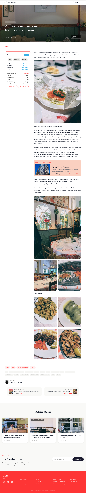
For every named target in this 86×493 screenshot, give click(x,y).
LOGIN (76, 2)
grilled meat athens (70, 372)
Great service (16, 59)
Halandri (26, 73)
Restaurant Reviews (23, 367)
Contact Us (73, 479)
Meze (13, 367)
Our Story (38, 479)
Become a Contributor (59, 481)
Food (7, 367)
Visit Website (23, 86)
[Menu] (82, 2)
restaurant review (34, 374)
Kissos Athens (9, 374)
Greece (61, 372)
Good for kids (55, 372)
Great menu (24, 59)
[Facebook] (8, 482)
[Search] (70, 2)
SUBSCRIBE (78, 459)
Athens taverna (29, 372)
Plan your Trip (73, 481)
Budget (36, 372)
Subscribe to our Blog (59, 484)
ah (6, 372)
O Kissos (16, 374)
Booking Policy (23, 479)
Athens (7, 46)
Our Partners (39, 484)
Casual (10, 59)
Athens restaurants (19, 372)
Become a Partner (57, 479)
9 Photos (76, 37)
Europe (48, 372)
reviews (58, 374)
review (53, 374)
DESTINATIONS (12, 2)
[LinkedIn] (12, 482)
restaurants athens (45, 374)
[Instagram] (4, 482)
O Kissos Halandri (24, 374)
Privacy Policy (22, 484)
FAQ (20, 481)
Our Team (38, 481)
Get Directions (12, 86)
